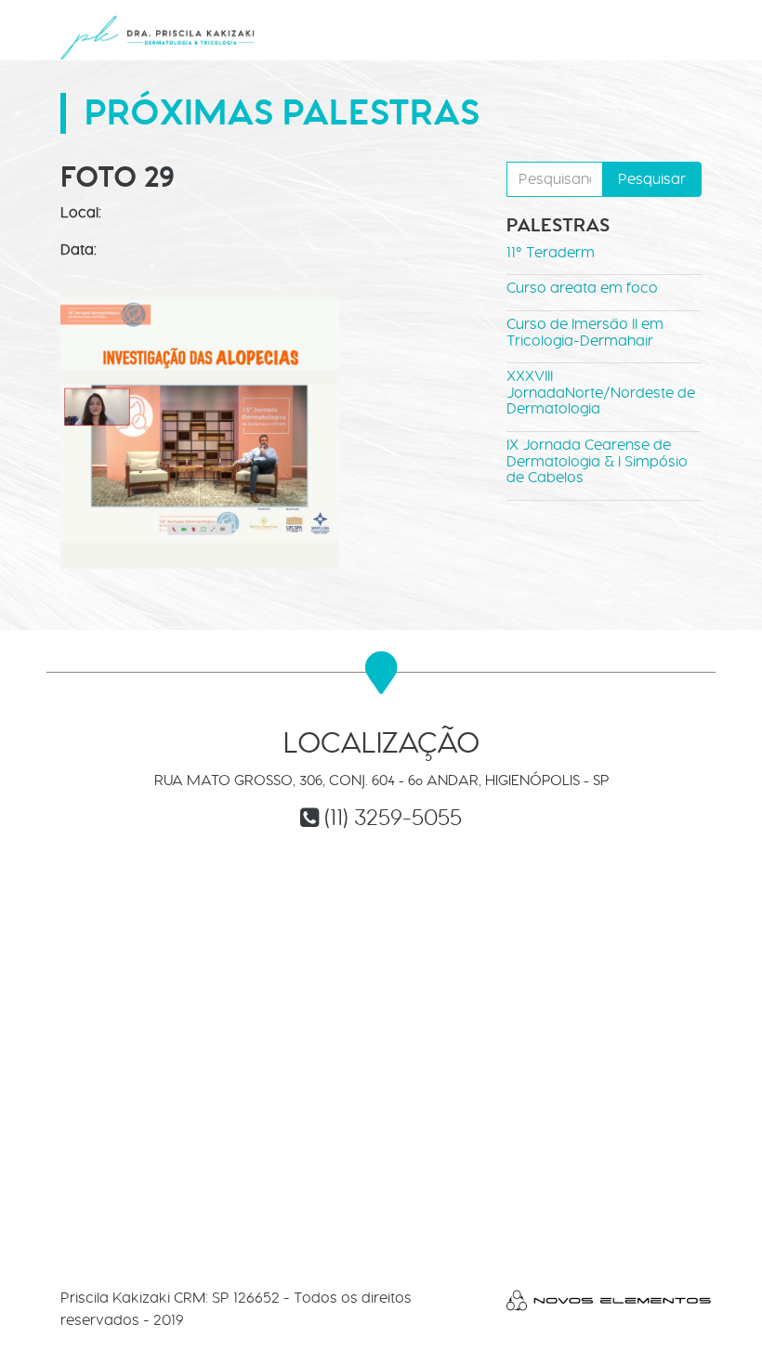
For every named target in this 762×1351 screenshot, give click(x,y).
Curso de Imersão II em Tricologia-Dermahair (584, 332)
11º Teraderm (550, 252)
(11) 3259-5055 (393, 817)
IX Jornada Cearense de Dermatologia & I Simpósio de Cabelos (597, 461)
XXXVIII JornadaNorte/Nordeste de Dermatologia (600, 392)
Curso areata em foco (582, 287)
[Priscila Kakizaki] (158, 37)
